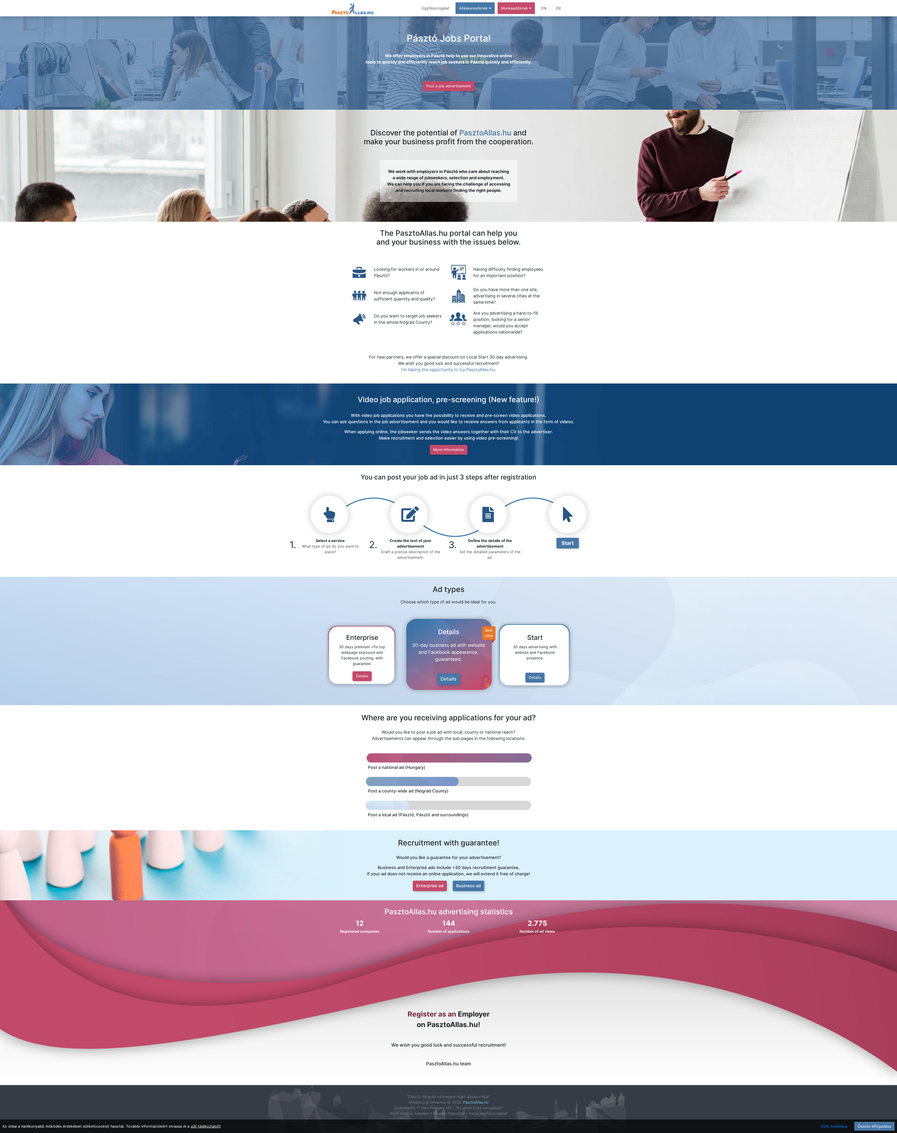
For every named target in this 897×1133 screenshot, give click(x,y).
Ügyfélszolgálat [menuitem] (435, 8)
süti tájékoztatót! (206, 1126)
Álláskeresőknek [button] (474, 8)
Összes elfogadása (874, 1126)
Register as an (432, 1014)
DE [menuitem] (558, 8)
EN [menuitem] (543, 8)
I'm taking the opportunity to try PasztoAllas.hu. (448, 369)
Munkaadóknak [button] (515, 8)
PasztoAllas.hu (485, 132)
